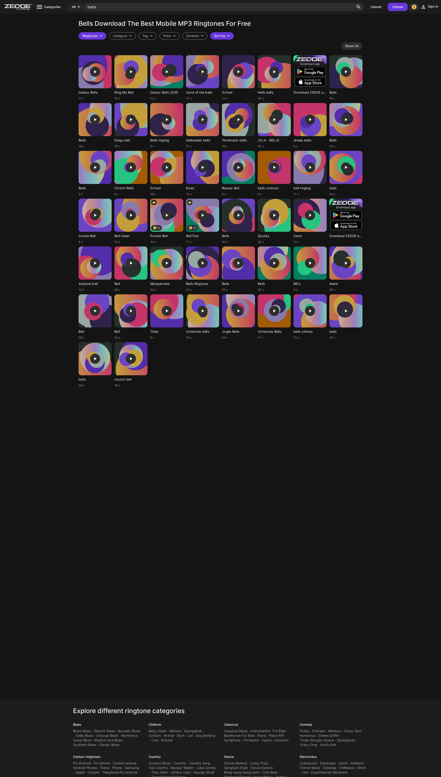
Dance (229, 757)
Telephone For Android (119, 772)
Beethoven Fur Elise (239, 735)
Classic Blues (109, 745)
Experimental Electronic (329, 772)
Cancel (376, 7)
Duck (181, 735)
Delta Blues (84, 735)
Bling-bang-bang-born (241, 772)
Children (155, 724)
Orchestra (251, 740)
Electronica (308, 757)
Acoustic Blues (129, 731)
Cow (154, 740)
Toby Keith (159, 772)
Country (155, 757)
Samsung (132, 768)
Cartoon (155, 735)
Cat (190, 735)
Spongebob (193, 731)
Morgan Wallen (182, 768)
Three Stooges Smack (317, 740)
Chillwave (346, 768)
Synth (343, 763)
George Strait (204, 772)
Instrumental (260, 731)
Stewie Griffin (328, 735)
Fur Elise (279, 731)
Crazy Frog (308, 745)
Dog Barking (205, 735)
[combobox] (148, 36)
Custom (94, 772)
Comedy (306, 724)
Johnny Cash (181, 772)
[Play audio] (95, 72)
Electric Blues (104, 731)
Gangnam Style (236, 768)
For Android (82, 763)
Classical (231, 724)
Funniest (318, 731)
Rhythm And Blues (108, 740)
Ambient (357, 763)
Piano (261, 735)
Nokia (104, 768)
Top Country (158, 768)
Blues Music (82, 731)
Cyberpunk (308, 763)
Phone (117, 768)
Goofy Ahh (328, 745)
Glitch (361, 768)
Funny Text (352, 731)
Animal (169, 735)
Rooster (167, 740)
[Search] (358, 7)
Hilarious (334, 731)
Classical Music (236, 731)
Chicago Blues (107, 735)
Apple (80, 772)
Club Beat (269, 772)
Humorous (307, 735)
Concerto (281, 740)
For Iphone (102, 763)
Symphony (232, 740)
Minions (175, 731)
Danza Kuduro (262, 768)
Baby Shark (158, 731)
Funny (304, 731)
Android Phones (85, 768)
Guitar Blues (82, 740)
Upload (397, 7)
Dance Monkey (235, 763)
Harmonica (129, 735)
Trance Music (310, 768)
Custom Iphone (124, 763)
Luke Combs (206, 768)
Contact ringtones (87, 757)
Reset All (352, 46)
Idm (305, 772)
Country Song (199, 763)
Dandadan (328, 763)
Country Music (160, 763)
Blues (77, 724)
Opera (266, 740)
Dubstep (329, 768)
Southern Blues (84, 745)
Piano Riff (276, 735)
